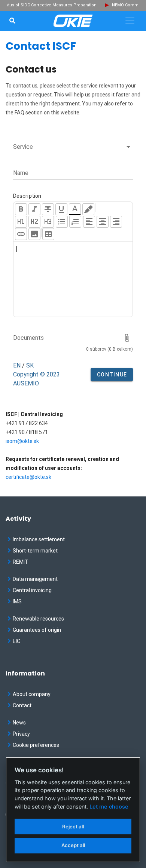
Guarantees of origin (37, 630)
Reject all (73, 826)
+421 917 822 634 (27, 423)
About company (32, 694)
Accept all (73, 845)
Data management (35, 579)
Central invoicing (32, 590)
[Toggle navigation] (130, 21)
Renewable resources (38, 619)
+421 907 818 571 (27, 432)
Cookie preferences (36, 745)
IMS (17, 601)
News (19, 723)
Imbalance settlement (39, 539)
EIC (16, 641)
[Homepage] (73, 21)
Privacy (21, 734)
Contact (22, 705)
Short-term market (35, 551)
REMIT (20, 562)
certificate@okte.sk (28, 477)
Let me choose (108, 806)
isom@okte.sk (22, 441)
